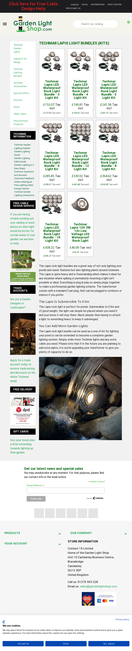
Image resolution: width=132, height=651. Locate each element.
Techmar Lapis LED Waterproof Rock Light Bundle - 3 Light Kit (51, 89)
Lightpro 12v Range (20, 60)
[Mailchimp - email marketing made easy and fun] (95, 498)
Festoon (18, 100)
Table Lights (20, 113)
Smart (17, 107)
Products (12, 533)
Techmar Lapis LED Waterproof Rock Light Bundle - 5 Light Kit (109, 89)
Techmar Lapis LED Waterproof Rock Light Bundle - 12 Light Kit (80, 161)
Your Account (15, 543)
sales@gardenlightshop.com (98, 586)
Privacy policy (122, 619)
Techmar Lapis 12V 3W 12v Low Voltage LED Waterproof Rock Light (80, 232)
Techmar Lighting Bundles (18, 72)
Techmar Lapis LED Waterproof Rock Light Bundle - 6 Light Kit (51, 161)
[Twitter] (50, 513)
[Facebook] (39, 513)
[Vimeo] (82, 513)
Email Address (35, 485)
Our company (81, 533)
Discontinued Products (21, 122)
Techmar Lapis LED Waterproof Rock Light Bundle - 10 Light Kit (51, 232)
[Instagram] (93, 513)
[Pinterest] (71, 513)
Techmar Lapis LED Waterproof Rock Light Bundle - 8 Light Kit (109, 161)
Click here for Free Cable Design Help (33, 6)
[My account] (121, 24)
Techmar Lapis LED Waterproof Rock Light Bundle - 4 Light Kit (80, 89)
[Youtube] (60, 513)
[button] (5, 24)
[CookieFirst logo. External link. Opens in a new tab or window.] (4, 622)
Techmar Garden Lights (18, 48)
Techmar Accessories (20, 84)
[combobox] (95, 24)
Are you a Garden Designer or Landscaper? (20, 303)
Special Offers (21, 93)
